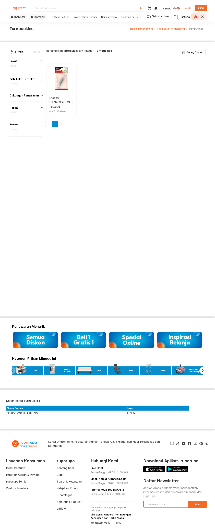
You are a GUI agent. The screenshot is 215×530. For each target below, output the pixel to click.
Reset (36, 51)
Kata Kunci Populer (69, 501)
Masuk (187, 8)
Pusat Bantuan (15, 468)
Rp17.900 (130, 413)
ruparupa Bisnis (129, 17)
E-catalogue (64, 495)
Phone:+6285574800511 (107, 489)
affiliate (61, 508)
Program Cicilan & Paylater (23, 474)
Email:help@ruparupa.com (108, 478)
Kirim (197, 504)
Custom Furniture (17, 488)
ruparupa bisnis (16, 481)
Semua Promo (109, 17)
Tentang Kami (65, 468)
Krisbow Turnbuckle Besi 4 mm (22, 413)
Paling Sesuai (195, 52)
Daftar (201, 8)
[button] (137, 17)
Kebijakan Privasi (67, 488)
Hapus (12, 66)
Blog (60, 474)
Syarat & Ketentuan (69, 481)
